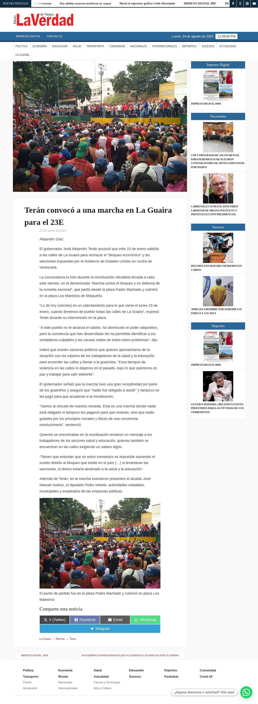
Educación (60, 46)
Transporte (95, 46)
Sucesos (208, 46)
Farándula (171, 676)
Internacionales (164, 46)
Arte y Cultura (102, 688)
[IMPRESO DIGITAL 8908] (218, 86)
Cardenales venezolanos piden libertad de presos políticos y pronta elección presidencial (214, 210)
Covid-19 (206, 676)
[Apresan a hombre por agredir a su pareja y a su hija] (218, 291)
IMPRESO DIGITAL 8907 (181, 3)
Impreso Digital (28, 36)
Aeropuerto (30, 688)
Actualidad (228, 46)
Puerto (27, 682)
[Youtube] (254, 3)
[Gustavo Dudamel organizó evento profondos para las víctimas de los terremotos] (218, 386)
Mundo (63, 676)
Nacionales (138, 46)
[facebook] (233, 3)
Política (22, 46)
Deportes (189, 46)
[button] (246, 692)
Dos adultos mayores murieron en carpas (66, 3)
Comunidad (117, 46)
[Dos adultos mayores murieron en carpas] (218, 248)
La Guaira (22, 54)
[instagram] (247, 3)
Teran (73, 638)
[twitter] (240, 3)
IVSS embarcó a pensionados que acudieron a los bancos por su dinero (130, 655)
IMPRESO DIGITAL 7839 (34, 655)
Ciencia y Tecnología (107, 682)
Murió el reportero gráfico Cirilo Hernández (129, 3)
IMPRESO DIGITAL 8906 (222, 3)
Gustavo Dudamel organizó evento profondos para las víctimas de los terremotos (217, 408)
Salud (77, 46)
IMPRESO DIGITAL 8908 (206, 103)
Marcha (60, 638)
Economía (40, 46)
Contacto (54, 36)
